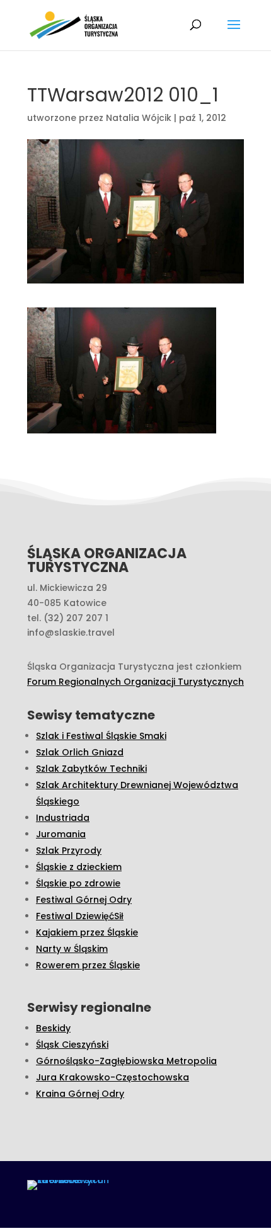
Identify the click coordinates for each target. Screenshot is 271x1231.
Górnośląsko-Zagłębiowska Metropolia (126, 1061)
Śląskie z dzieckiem (79, 867)
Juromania (61, 834)
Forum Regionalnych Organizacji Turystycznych (135, 681)
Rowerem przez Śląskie (88, 965)
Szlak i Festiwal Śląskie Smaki (101, 736)
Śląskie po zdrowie (78, 883)
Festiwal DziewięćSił (80, 916)
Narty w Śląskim (72, 948)
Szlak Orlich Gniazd (80, 752)
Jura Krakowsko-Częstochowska (112, 1077)
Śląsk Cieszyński (72, 1044)
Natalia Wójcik (138, 118)
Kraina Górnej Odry (80, 1093)
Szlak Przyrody (68, 850)
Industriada (62, 817)
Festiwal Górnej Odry (84, 899)
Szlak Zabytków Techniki (91, 768)
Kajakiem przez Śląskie (87, 932)
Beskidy (53, 1028)
